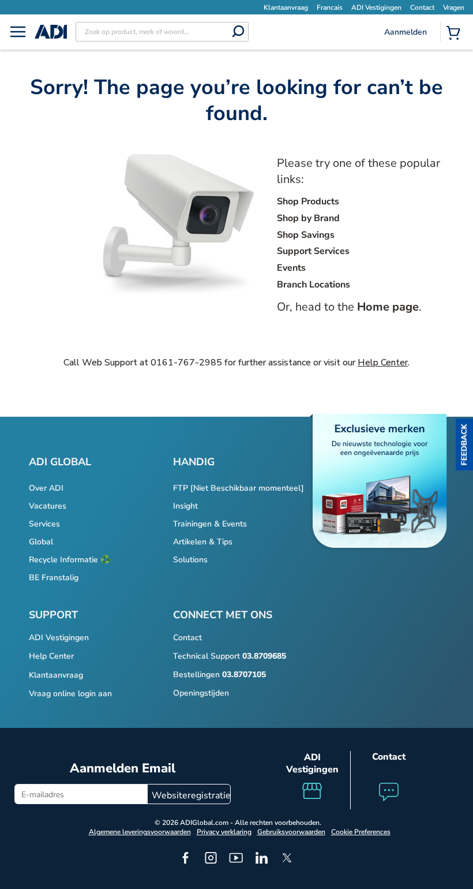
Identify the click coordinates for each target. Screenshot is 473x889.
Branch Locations (313, 284)
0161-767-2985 (186, 362)
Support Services (313, 251)
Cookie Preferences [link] (361, 831)
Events (291, 268)
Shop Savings (306, 235)
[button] (464, 444)
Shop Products (308, 201)
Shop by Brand (308, 218)
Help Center (383, 362)
